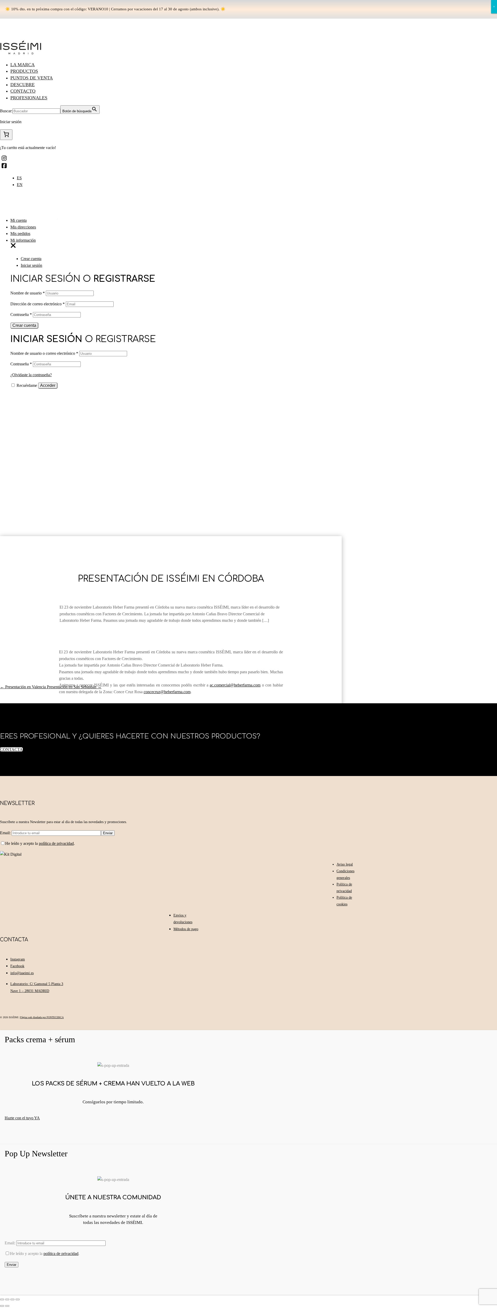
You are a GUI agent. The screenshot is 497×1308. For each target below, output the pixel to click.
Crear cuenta (31, 258)
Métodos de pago (185, 929)
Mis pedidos (20, 233)
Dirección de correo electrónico (37, 304)
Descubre (22, 84)
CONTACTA (11, 749)
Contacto (22, 91)
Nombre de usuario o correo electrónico (44, 353)
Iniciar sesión (31, 265)
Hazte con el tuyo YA (22, 1118)
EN (20, 184)
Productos (24, 71)
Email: (6, 833)
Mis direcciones (23, 227)
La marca (22, 64)
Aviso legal (345, 864)
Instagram (17, 959)
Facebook (17, 966)
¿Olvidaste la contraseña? (31, 375)
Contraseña (21, 314)
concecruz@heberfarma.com (167, 692)
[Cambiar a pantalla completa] (12, 1299)
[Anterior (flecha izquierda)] (2, 1306)
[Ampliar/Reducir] (18, 1299)
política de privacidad (56, 843)
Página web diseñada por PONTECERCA (42, 1017)
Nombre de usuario (27, 293)
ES (19, 178)
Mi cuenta (18, 220)
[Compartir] (7, 1299)
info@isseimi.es (22, 973)
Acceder (47, 385)
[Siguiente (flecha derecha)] (7, 1306)
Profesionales (28, 97)
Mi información (23, 240)
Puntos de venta (31, 77)
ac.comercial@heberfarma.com (235, 685)
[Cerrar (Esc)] (2, 1299)
